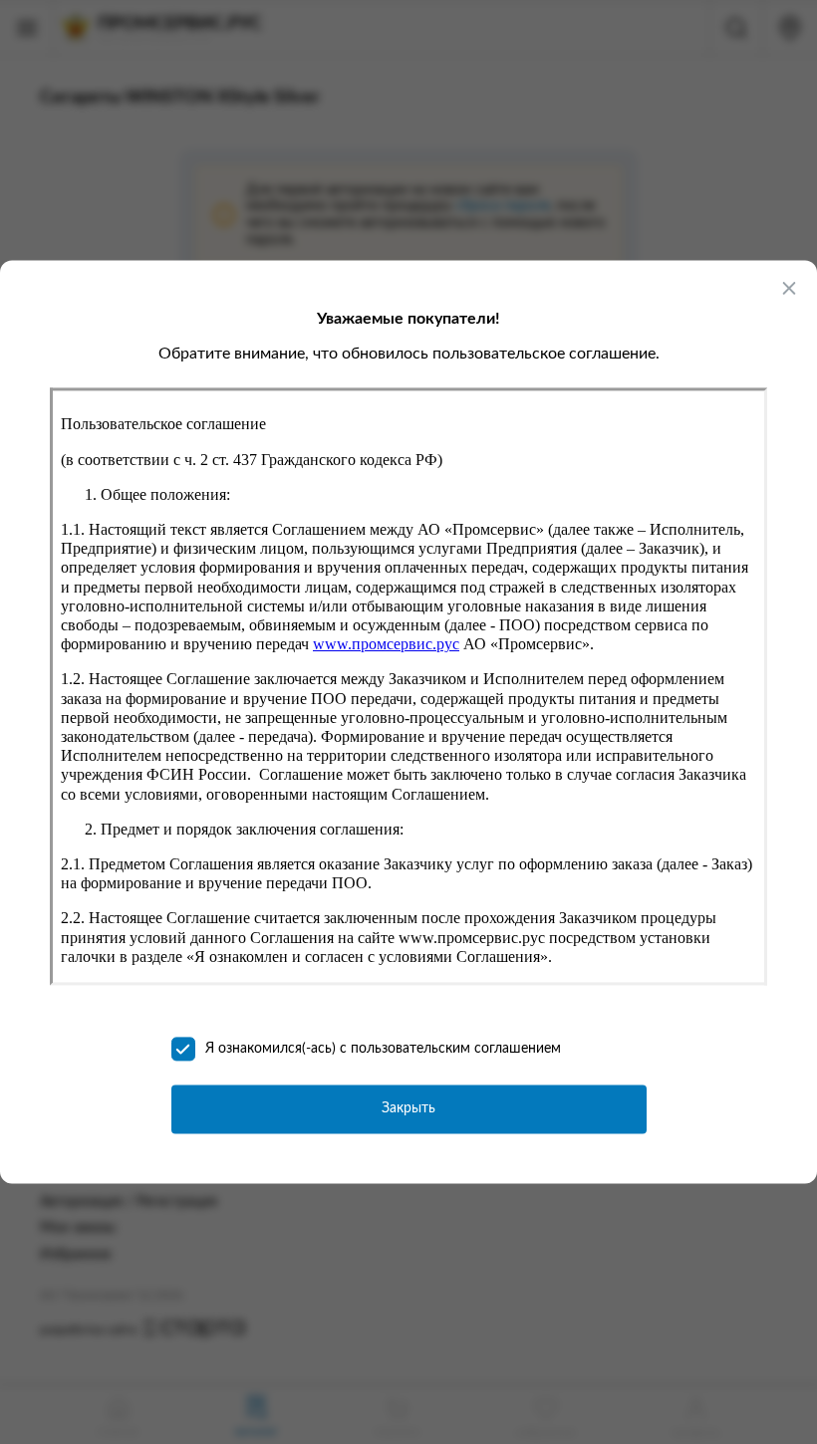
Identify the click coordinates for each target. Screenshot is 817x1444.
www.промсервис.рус (386, 644)
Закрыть (408, 1109)
